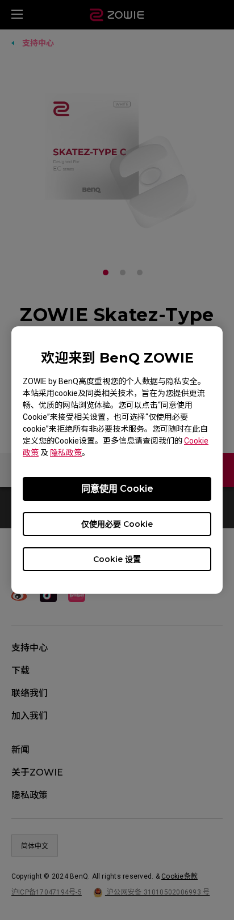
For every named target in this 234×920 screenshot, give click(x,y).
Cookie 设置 (117, 559)
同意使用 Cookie (117, 488)
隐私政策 (66, 452)
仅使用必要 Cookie (117, 524)
